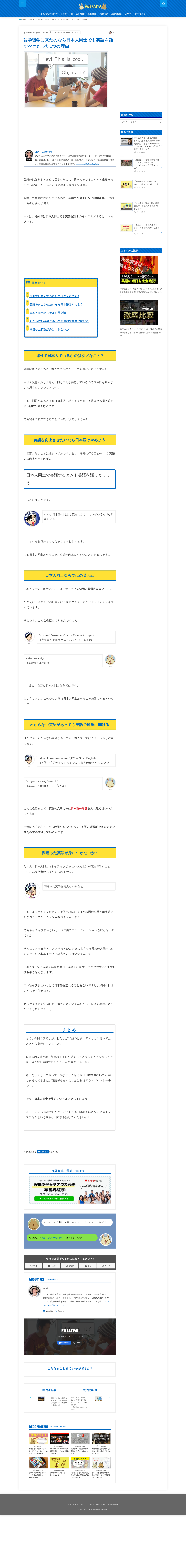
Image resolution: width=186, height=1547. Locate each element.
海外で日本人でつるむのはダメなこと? (53, 296)
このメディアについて (49, 14)
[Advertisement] (70, 128)
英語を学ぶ (32, 19)
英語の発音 (80, 14)
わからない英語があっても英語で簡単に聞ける (58, 321)
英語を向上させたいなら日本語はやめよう (55, 304)
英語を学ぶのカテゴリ (51, 1238)
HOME (23, 19)
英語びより (88, 1509)
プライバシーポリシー (96, 1505)
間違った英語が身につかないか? (49, 329)
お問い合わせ (140, 14)
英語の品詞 (104, 14)
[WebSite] (48, 1311)
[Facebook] (64, 1343)
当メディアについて (77, 1505)
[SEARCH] (163, 3)
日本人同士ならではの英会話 (46, 312)
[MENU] (22, 3)
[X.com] (59, 1311)
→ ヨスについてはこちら (87, 164)
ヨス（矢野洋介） (44, 152)
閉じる (42, 283)
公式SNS (128, 14)
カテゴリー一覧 (67, 14)
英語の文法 (92, 14)
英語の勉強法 (116, 14)
